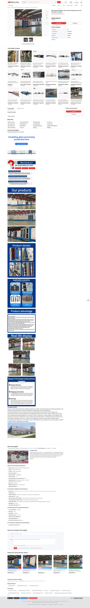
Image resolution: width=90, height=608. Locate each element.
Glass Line (46, 590)
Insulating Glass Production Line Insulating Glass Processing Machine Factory (75, 570)
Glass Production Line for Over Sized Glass (45, 569)
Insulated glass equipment (34, 491)
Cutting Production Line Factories (24, 590)
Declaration (56, 604)
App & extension (69, 5)
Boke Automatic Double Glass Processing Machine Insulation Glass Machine (50, 100)
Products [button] (24, 2)
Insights (67, 601)
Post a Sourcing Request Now (36, 548)
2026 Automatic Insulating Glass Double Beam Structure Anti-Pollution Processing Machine (13, 64)
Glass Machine (26, 7)
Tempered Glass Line (11, 585)
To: (12, 536)
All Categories (11, 5)
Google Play (16, 598)
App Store (10, 598)
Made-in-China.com (40, 602)
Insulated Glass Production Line (22, 585)
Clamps (16, 491)
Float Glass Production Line (34, 585)
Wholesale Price (51, 601)
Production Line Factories (12, 590)
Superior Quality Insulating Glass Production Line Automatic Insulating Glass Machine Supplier (38, 64)
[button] (71, 2)
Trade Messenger (24, 598)
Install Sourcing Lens (33, 598)
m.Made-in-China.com (47, 602)
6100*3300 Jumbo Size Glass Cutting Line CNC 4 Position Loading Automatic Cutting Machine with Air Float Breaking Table (13, 100)
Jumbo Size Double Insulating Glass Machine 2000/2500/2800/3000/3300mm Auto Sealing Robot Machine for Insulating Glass (51, 82)
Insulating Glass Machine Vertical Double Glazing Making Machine (25, 82)
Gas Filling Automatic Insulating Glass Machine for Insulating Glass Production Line (26, 64)
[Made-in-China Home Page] (13, 2)
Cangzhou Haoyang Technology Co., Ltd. (57, 13)
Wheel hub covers (21, 491)
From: (12, 533)
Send (15, 548)
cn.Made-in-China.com (55, 602)
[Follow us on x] (75, 598)
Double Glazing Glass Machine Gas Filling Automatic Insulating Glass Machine (38, 100)
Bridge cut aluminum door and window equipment (47, 491)
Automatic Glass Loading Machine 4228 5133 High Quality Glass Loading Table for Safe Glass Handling (51, 64)
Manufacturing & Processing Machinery (17, 7)
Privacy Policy (61, 604)
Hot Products (24, 601)
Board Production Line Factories (37, 590)
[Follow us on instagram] (77, 598)
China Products (29, 601)
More (8, 594)
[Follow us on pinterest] (80, 598)
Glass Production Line (33, 7)
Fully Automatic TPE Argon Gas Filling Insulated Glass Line (76, 64)
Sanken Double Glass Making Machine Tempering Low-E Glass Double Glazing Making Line (38, 82)
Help (64, 5)
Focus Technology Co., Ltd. (38, 604)
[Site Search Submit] (59, 2)
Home (8, 7)
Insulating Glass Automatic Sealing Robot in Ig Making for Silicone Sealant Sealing (63, 82)
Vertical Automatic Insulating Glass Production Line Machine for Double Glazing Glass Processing (76, 100)
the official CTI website (32, 448)
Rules (82, 5)
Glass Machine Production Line (55, 590)
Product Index (63, 601)
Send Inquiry (58, 23)
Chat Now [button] (75, 23)
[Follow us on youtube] (78, 598)
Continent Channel (57, 601)
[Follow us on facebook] (74, 598)
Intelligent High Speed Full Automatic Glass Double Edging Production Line (13, 82)
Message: (11, 539)
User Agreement (50, 604)
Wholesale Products (45, 601)
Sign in (81, 2)
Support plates (26, 491)
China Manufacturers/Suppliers (36, 601)
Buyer (59, 5)
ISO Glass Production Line (66, 590)
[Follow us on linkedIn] (81, 598)
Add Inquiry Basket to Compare (28, 43)
